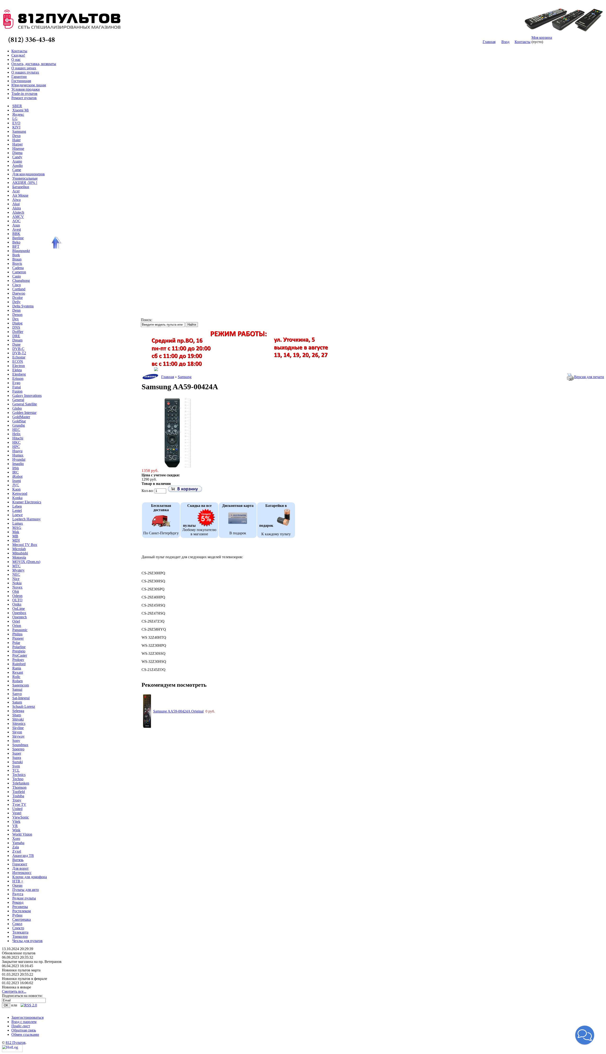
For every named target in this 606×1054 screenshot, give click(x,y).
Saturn (17, 702)
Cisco (16, 285)
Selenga (18, 711)
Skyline (18, 728)
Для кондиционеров (28, 174)
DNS (16, 327)
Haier (16, 140)
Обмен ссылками (25, 1034)
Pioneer (18, 638)
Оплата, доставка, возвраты (33, 64)
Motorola (19, 557)
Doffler (17, 332)
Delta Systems (23, 306)
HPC (16, 447)
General (18, 400)
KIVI (16, 127)
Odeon (17, 596)
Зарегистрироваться (27, 1017)
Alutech (18, 212)
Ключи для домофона (29, 877)
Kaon (16, 489)
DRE (16, 336)
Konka (17, 498)
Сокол (17, 924)
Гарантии (19, 77)
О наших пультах (25, 72)
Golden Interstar (24, 413)
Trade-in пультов (24, 94)
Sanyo (17, 694)
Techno (17, 779)
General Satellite (24, 404)
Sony (16, 741)
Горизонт (19, 864)
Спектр (18, 928)
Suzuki (17, 762)
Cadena (18, 268)
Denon (17, 315)
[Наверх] (56, 242)
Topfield (18, 792)
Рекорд (17, 902)
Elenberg (19, 374)
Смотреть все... (14, 991)
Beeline (18, 238)
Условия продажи (25, 89)
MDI (16, 540)
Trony (16, 800)
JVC (15, 485)
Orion (16, 626)
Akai (16, 204)
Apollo (17, 166)
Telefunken (20, 783)
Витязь (17, 860)
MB (15, 536)
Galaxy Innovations (27, 396)
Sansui (17, 689)
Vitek (16, 821)
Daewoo (18, 293)
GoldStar (19, 421)
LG (15, 119)
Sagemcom (20, 685)
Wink (16, 830)
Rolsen (17, 681)
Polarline (19, 647)
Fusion (17, 391)
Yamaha (18, 843)
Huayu (17, 451)
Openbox (19, 613)
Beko (16, 242)
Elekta (17, 370)
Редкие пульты (24, 898)
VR (15, 826)
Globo (17, 408)
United (17, 809)
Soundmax (20, 745)
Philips (17, 634)
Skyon (17, 732)
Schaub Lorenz (23, 706)
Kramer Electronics (26, 502)
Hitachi (17, 438)
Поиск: (146, 320)
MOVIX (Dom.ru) (26, 562)
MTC (16, 566)
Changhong (21, 281)
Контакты (522, 42)
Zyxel (16, 851)
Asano (17, 161)
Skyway (18, 736)
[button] (584, 1035)
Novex (17, 587)
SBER (17, 106)
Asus (16, 225)
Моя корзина (541, 37)
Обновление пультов (19, 953)
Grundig (18, 425)
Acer (16, 191)
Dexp (16, 136)
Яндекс (18, 114)
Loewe (17, 515)
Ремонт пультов (24, 98)
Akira (16, 208)
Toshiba (18, 796)
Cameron (19, 272)
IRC (15, 472)
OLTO (17, 600)
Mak (15, 532)
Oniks (16, 604)
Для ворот (20, 868)
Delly (16, 302)
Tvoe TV (19, 804)
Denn (16, 310)
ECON (17, 361)
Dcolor (17, 298)
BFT (15, 246)
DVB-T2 (19, 353)
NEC (16, 574)
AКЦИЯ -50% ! (24, 183)
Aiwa (16, 200)
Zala (15, 847)
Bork (16, 255)
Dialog (17, 323)
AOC (16, 221)
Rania (16, 668)
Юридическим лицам (28, 85)
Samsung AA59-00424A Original (178, 711)
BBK (16, 234)
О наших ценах (23, 68)
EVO (16, 123)
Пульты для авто (25, 890)
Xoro (16, 839)
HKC (16, 442)
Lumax (17, 523)
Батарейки (20, 187)
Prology (18, 660)
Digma (17, 153)
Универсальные (25, 178)
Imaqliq (18, 464)
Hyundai (18, 459)
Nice (15, 579)
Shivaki (18, 719)
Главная (489, 42)
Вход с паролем (23, 1022)
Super (16, 753)
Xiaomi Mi (20, 110)
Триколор (20, 936)
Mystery (18, 570)
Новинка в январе (16, 987)
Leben (17, 506)
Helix (16, 434)
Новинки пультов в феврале (24, 979)
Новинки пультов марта (21, 970)
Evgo (16, 383)
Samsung (19, 131)
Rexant (17, 672)
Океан (17, 885)
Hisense (18, 148)
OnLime (18, 609)
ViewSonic (20, 817)
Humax (17, 455)
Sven (16, 766)
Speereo (18, 749)
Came (16, 170)
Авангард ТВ (23, 856)
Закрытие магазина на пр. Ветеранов (32, 962)
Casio (16, 276)
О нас (16, 60)
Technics (19, 775)
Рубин (17, 915)
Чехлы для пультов (27, 941)
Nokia (17, 583)
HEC (16, 430)
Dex (15, 319)
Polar (16, 643)
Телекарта (20, 932)
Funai (16, 387)
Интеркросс (21, 873)
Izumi (16, 481)
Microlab (19, 549)
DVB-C (18, 349)
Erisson (17, 378)
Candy (17, 157)
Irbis (15, 468)
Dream (17, 340)
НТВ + (17, 881)
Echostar (18, 357)
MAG (16, 528)
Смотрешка (21, 919)
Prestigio (18, 651)
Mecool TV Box (24, 545)
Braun (17, 259)
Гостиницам (21, 81)
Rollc (16, 677)
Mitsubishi (20, 553)
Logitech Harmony (26, 519)
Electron (18, 366)
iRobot (17, 476)
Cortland (18, 289)
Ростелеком (21, 911)
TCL (16, 770)
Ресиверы (20, 907)
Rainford (19, 664)
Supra (16, 758)
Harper (17, 144)
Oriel (16, 621)
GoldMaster (21, 417)
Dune (16, 344)
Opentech (19, 617)
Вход (505, 42)
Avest (16, 229)
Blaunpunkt (21, 251)
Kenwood (19, 494)
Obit (15, 591)
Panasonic (19, 630)
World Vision (22, 834)
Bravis (17, 263)
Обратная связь (23, 1030)
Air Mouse (20, 195)
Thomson (19, 787)
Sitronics (18, 724)
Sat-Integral (21, 698)
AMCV (18, 217)
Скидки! (18, 55)
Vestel (16, 813)
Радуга (17, 894)
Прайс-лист (20, 1026)
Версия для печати (589, 377)
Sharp (16, 715)
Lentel (17, 511)
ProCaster (19, 655)
